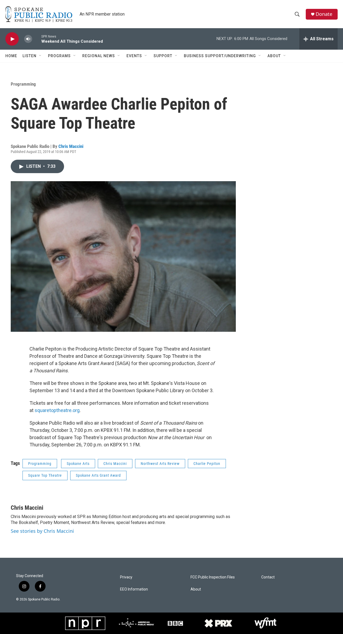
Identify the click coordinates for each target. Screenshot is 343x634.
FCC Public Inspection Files (213, 577)
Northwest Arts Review (160, 463)
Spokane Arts (78, 463)
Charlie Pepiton (206, 463)
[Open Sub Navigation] (40, 56)
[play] (12, 39)
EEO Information (134, 589)
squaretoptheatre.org (57, 410)
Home (11, 56)
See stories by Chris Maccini (42, 531)
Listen (29, 56)
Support (163, 56)
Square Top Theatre (45, 475)
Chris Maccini (70, 146)
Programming (23, 84)
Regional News (98, 56)
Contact (268, 577)
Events (134, 56)
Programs (59, 56)
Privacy (126, 577)
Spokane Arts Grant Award (98, 475)
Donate (324, 14)
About (274, 56)
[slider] (37, 39)
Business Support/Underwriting (220, 56)
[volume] (28, 39)
